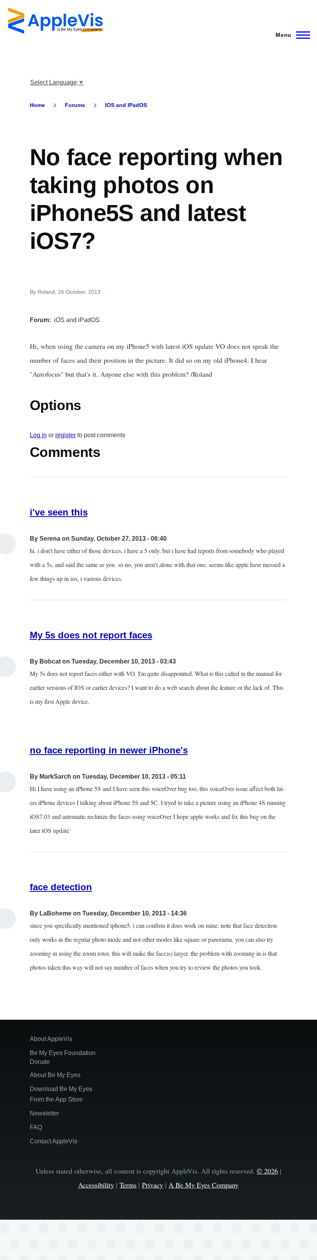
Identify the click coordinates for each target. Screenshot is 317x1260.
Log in (38, 435)
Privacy (152, 1184)
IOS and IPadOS (126, 105)
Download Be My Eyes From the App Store (61, 1094)
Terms (127, 1184)
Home (37, 105)
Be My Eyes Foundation (62, 1053)
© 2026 (267, 1171)
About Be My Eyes (55, 1075)
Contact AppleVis (53, 1141)
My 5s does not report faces (91, 635)
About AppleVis (51, 1039)
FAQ (36, 1127)
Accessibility (96, 1184)
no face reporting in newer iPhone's (109, 750)
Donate (40, 1061)
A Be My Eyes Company (204, 1184)
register (65, 435)
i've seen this (59, 512)
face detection (61, 887)
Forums (75, 105)
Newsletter (44, 1113)
